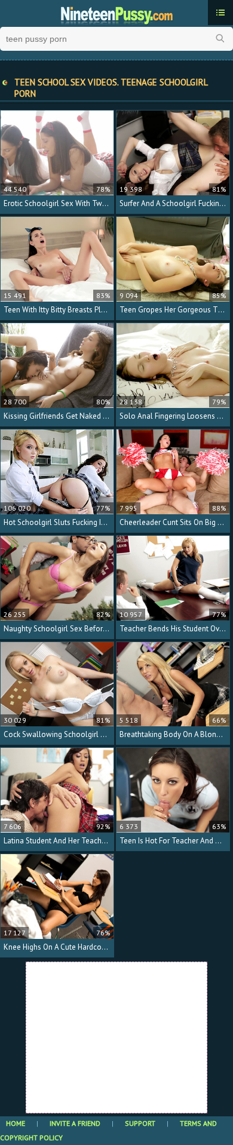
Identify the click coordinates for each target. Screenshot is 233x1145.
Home (15, 1123)
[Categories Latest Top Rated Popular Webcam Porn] (220, 12)
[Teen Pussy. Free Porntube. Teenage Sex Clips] (116, 14)
